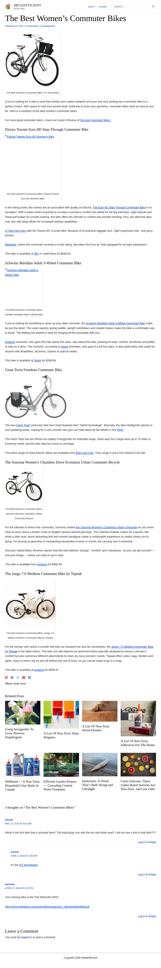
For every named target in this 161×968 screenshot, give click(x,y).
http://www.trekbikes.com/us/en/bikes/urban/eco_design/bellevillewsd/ (47, 906)
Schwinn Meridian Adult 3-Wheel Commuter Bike (115, 323)
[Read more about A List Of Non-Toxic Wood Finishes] (99, 711)
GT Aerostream (28, 864)
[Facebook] (12, 677)
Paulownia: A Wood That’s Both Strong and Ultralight (97, 785)
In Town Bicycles (15, 230)
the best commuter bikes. (95, 120)
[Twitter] (18, 677)
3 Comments (32, 26)
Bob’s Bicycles (85, 452)
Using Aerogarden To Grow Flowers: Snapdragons (19, 733)
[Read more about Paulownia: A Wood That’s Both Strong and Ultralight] (99, 764)
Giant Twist (23, 425)
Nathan (9, 884)
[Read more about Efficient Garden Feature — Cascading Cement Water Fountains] (61, 764)
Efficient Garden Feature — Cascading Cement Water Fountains (60, 785)
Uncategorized (47, 26)
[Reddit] (6, 677)
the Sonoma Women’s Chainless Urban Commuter (106, 527)
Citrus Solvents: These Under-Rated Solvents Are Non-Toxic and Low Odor (138, 785)
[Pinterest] (23, 677)
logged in (26, 937)
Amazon (10, 342)
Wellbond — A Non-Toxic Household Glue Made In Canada (22, 785)
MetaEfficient (27, 5)
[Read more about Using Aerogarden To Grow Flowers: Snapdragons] (22, 712)
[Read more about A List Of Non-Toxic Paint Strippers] (61, 714)
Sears (64, 346)
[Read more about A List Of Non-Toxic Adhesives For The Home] (138, 718)
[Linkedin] (29, 677)
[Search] (153, 6)
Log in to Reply (147, 842)
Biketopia (10, 244)
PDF (120, 429)
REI (36, 253)
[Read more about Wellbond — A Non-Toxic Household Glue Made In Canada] (22, 764)
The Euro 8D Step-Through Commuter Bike (119, 207)
